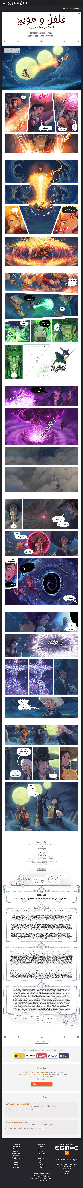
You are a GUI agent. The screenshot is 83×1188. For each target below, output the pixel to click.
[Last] (78, 41)
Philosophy (16, 1153)
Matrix (67, 1171)
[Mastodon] (57, 1149)
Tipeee (41, 1162)
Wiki (41, 1147)
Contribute (16, 1158)
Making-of (41, 1149)
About (16, 1165)
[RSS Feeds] (67, 1154)
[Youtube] (76, 1149)
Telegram (67, 1173)
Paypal (41, 1165)
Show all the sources (41, 1084)
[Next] (64, 41)
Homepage (16, 1144)
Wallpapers (41, 1153)
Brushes (41, 1151)
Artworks (16, 1149)
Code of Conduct (41, 1180)
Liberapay (41, 1158)
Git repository (41, 1079)
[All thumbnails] (41, 41)
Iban (41, 1167)
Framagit (41, 1144)
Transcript (42, 1042)
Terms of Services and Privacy (41, 1178)
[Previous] (19, 41)
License (16, 1167)
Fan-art (16, 1151)
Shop (16, 1160)
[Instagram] (72, 1149)
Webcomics (16, 1147)
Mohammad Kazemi (46, 32)
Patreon (41, 1160)
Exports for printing (41, 1077)
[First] (5, 41)
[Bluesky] (62, 1149)
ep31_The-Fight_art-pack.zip (45, 1072)
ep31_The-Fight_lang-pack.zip (48, 1074)
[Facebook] (67, 1149)
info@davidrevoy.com (70, 1160)
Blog (16, 1162)
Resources (16, 1156)
